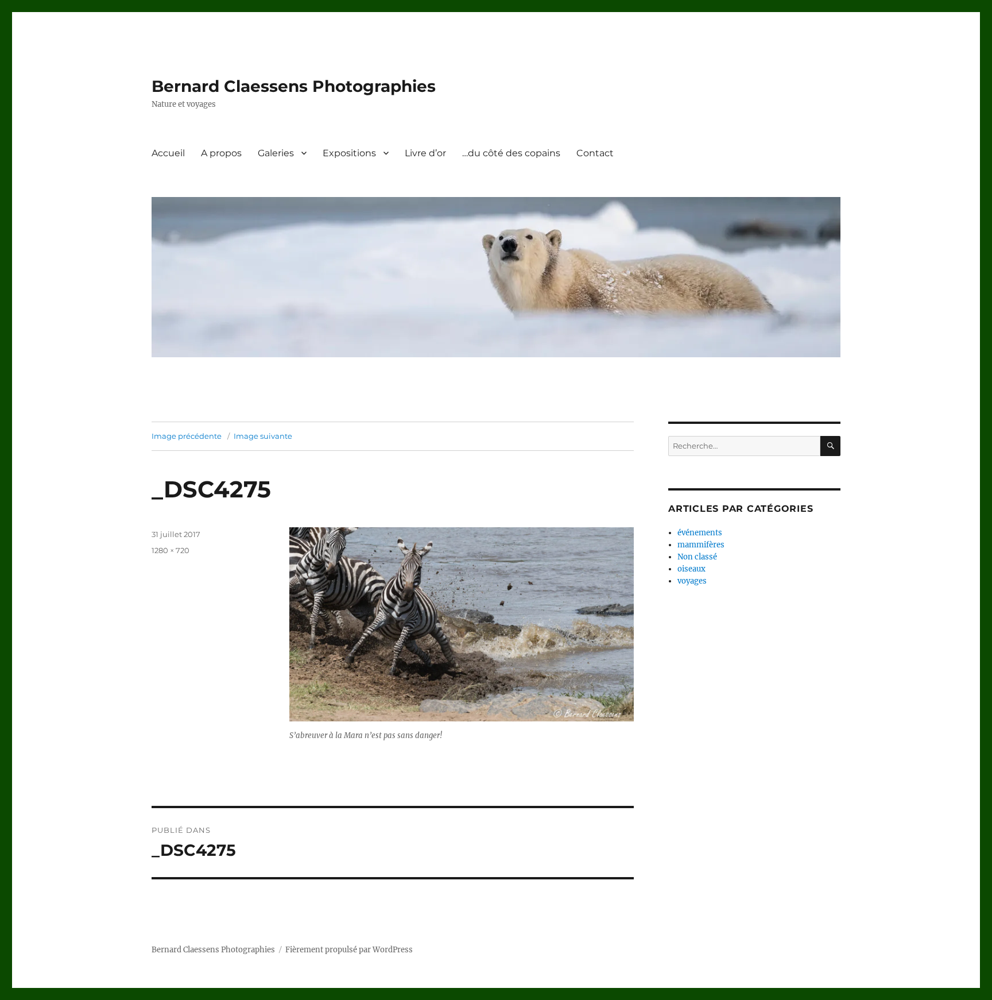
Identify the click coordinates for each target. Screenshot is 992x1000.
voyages (692, 581)
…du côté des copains (511, 153)
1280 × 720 (170, 550)
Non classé (697, 557)
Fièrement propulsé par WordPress (349, 950)
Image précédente (187, 436)
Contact (595, 153)
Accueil (168, 153)
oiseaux (691, 569)
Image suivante (263, 436)
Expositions (349, 153)
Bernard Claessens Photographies (294, 86)
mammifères (700, 545)
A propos (221, 153)
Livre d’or (425, 153)
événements (699, 533)
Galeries (276, 153)
